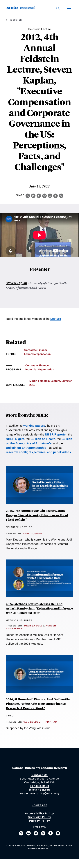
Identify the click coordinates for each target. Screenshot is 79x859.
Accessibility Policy (39, 813)
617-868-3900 (39, 785)
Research (15, 19)
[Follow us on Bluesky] (36, 833)
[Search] (58, 8)
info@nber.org (39, 789)
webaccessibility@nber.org (39, 793)
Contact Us (39, 774)
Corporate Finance (36, 349)
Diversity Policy (39, 817)
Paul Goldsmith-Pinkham (40, 722)
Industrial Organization (39, 369)
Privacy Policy (39, 820)
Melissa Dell (33, 625)
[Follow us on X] (21, 833)
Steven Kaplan (16, 283)
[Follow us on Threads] (43, 833)
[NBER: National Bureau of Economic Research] (21, 8)
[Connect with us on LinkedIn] (28, 833)
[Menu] (69, 8)
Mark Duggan (32, 533)
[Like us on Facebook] (50, 833)
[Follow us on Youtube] (58, 833)
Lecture (55, 318)
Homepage (39, 805)
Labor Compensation (37, 354)
